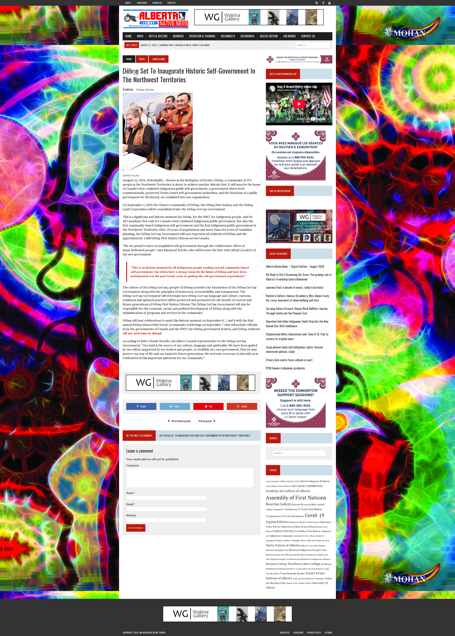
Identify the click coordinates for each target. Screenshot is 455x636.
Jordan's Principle (291, 540)
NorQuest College (276, 564)
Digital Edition (269, 36)
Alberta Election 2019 (289, 481)
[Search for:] (299, 453)
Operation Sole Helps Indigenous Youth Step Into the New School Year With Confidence (297, 323)
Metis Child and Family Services (315, 540)
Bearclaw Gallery (278, 504)
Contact (171, 2)
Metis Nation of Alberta (283, 545)
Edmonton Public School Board (298, 526)
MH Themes (161, 632)
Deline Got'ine (145, 89)
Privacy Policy (314, 632)
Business (178, 36)
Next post (205, 421)
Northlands (326, 564)
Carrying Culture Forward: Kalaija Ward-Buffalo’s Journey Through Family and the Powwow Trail (296, 310)
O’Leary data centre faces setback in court (289, 360)
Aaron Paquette (272, 481)
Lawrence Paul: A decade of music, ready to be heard (294, 287)
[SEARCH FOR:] (313, 44)
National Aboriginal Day (277, 550)
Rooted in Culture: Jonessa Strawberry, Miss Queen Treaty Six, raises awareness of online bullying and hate (297, 298)
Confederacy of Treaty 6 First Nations (303, 509)
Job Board (289, 36)
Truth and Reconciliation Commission (308, 578)
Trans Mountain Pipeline (292, 573)
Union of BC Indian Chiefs (298, 583)
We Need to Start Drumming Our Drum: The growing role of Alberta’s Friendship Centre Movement (298, 276)
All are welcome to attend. (142, 333)
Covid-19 (314, 515)
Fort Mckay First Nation (307, 531)
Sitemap (328, 632)
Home (128, 36)
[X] (317, 2)
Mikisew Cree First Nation (313, 545)
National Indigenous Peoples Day (307, 550)
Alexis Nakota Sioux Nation (278, 486)
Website (131, 515)
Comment (132, 465)
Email (130, 504)
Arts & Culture (158, 36)
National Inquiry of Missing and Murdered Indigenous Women (300, 559)
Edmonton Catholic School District (304, 522)
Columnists (228, 36)
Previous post (181, 421)
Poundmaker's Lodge (320, 569)
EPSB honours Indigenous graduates (285, 368)
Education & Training (202, 36)
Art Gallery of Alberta (294, 491)
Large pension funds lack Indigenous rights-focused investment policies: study (294, 349)
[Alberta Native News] (156, 19)
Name (130, 493)
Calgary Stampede (274, 509)
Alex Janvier (298, 486)
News (140, 36)
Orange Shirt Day (303, 569)
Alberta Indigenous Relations (315, 481)
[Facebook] (323, 2)
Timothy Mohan (272, 573)
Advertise (157, 2)
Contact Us (308, 36)
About (128, 2)
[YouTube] (329, 2)
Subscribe (142, 2)
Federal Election (283, 531)
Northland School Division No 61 (280, 568)
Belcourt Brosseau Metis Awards (308, 504)
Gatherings (247, 36)
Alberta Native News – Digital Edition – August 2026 (295, 266)
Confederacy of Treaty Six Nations (285, 516)
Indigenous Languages (281, 535)
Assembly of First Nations (296, 497)
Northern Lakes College (304, 564)
